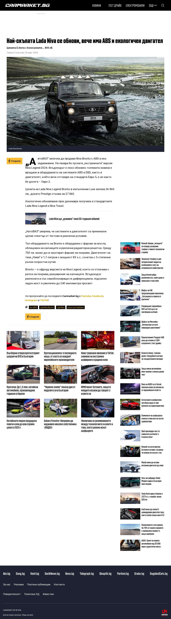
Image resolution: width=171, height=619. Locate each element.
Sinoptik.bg (105, 573)
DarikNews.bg (52, 573)
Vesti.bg (34, 573)
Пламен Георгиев (15, 52)
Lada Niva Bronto (47, 307)
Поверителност (12, 594)
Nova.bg (69, 573)
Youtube (86, 296)
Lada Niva (60, 307)
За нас (6, 584)
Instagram (31, 300)
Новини (96, 5)
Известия (48, 594)
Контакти (59, 584)
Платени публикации (38, 584)
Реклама (19, 584)
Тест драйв (114, 5)
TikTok (44, 300)
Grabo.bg (139, 573)
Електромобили (135, 5)
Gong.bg (20, 573)
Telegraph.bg (87, 573)
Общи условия (27, 615)
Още (151, 5)
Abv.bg (6, 573)
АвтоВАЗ (33, 307)
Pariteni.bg (123, 573)
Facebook (97, 296)
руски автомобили (75, 307)
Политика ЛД (31, 594)
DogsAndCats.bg (159, 573)
